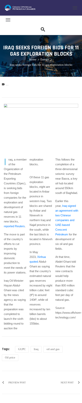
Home (32, 59)
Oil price (10, 357)
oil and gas (53, 349)
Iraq (36, 349)
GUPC (22, 349)
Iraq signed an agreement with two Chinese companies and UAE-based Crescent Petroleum (66, 220)
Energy (44, 59)
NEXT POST (67, 382)
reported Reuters (14, 226)
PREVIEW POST (17, 382)
